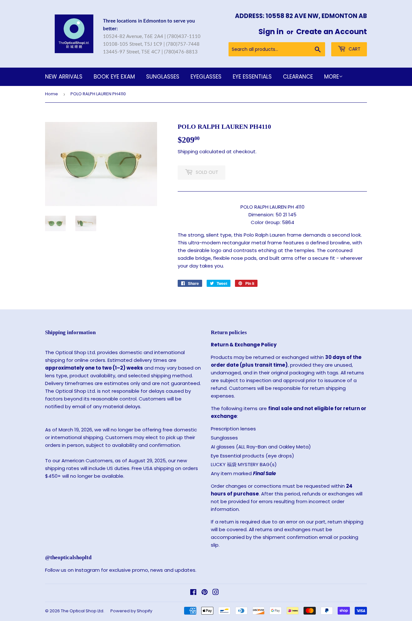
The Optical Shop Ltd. (82, 611)
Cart (353, 49)
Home (51, 94)
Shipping (188, 151)
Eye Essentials (252, 76)
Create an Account (331, 31)
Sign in (271, 31)
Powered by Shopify (131, 611)
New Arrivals (63, 76)
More (331, 76)
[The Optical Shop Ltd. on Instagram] (215, 592)
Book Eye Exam (114, 76)
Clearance (298, 76)
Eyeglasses (206, 76)
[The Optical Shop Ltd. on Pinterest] (204, 592)
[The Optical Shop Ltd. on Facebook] (193, 592)
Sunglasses (162, 76)
